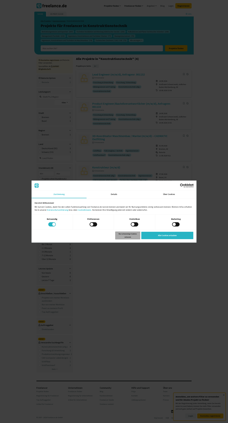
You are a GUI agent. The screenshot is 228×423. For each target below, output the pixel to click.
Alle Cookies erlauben (167, 235)
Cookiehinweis (84, 210)
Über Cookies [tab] (169, 194)
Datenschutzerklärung (57, 210)
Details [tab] (114, 194)
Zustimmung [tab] (59, 194)
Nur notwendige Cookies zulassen (128, 235)
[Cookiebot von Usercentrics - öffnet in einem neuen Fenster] (182, 186)
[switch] (93, 224)
